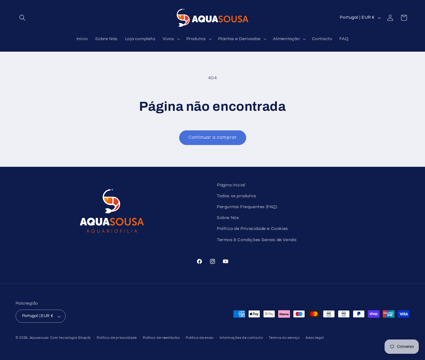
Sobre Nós (228, 218)
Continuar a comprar (213, 137)
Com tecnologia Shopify (70, 338)
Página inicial (231, 185)
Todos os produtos (236, 196)
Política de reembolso (161, 337)
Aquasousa (39, 338)
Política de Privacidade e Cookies (252, 229)
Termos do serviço (284, 337)
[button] (22, 18)
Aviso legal (315, 337)
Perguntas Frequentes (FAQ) (247, 207)
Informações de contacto (241, 337)
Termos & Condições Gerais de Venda (256, 240)
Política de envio (200, 337)
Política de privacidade (117, 337)
